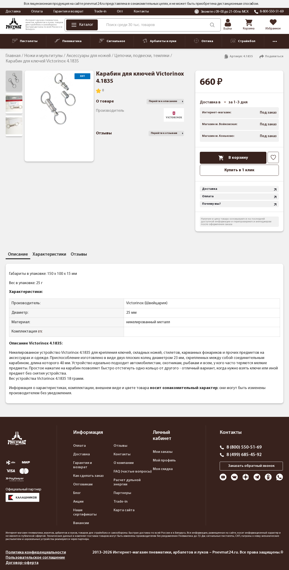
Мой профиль (164, 460)
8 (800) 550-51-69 (244, 447)
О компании (124, 463)
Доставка (13, 11)
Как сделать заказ (88, 476)
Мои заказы (162, 452)
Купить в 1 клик (239, 170)
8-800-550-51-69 (272, 11)
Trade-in (100, 11)
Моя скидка (163, 469)
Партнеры (122, 493)
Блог (77, 493)
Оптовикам (83, 484)
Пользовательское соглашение (35, 558)
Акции (78, 502)
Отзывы (120, 446)
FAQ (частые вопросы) (133, 471)
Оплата (37, 11)
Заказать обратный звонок (251, 466)
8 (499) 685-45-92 (244, 455)
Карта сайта (124, 510)
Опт (120, 11)
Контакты (141, 11)
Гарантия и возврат (68, 11)
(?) (40, 331)
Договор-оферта (22, 563)
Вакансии (81, 523)
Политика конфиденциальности (36, 552)
